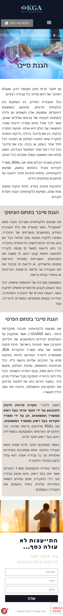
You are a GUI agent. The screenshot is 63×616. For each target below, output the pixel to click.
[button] (49, 22)
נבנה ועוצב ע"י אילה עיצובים (31, 611)
